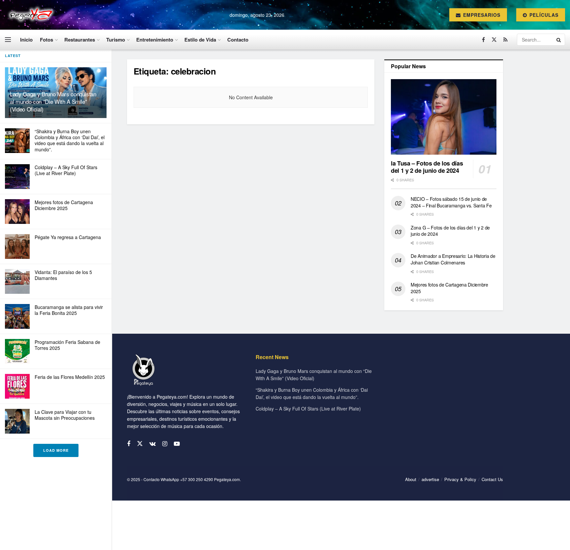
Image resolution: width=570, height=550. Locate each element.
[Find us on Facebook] (483, 39)
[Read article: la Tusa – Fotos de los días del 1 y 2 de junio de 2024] (443, 117)
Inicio (26, 39)
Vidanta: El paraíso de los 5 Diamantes (63, 275)
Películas (543, 15)
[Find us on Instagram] (164, 443)
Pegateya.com (227, 479)
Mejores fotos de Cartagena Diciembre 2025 (64, 205)
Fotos (46, 39)
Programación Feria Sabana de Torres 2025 (67, 345)
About (410, 479)
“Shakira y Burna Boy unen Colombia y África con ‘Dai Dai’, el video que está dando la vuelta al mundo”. (70, 140)
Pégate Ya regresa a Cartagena (68, 237)
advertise (430, 479)
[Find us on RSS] (505, 39)
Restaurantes (79, 39)
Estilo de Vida (200, 39)
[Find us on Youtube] (177, 443)
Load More (56, 450)
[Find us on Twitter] (494, 39)
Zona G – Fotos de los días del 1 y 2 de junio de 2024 (450, 230)
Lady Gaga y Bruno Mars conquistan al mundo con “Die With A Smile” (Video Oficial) (53, 101)
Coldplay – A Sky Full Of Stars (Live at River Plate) (66, 170)
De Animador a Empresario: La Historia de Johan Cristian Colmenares (453, 259)
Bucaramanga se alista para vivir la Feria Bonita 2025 (69, 310)
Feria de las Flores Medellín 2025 (70, 377)
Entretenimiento (154, 39)
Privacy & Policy (460, 479)
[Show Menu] (8, 39)
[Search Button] (559, 40)
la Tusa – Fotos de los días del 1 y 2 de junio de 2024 (427, 167)
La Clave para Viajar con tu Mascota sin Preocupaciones (65, 415)
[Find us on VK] (152, 443)
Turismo (115, 39)
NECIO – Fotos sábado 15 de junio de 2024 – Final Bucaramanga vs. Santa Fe (451, 202)
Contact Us (492, 479)
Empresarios (480, 15)
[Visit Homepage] (30, 15)
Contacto (237, 39)
